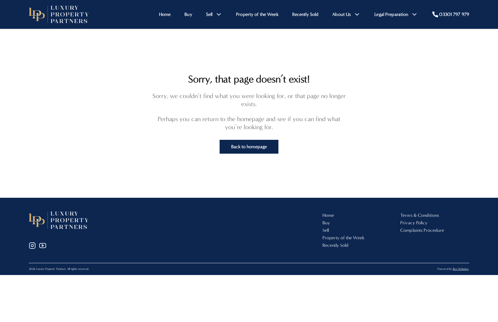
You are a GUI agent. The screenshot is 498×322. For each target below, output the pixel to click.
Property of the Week (257, 14)
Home (165, 14)
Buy (188, 14)
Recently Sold (305, 14)
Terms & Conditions (419, 215)
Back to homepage (249, 146)
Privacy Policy (413, 222)
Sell (325, 230)
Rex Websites (461, 269)
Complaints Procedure (422, 230)
